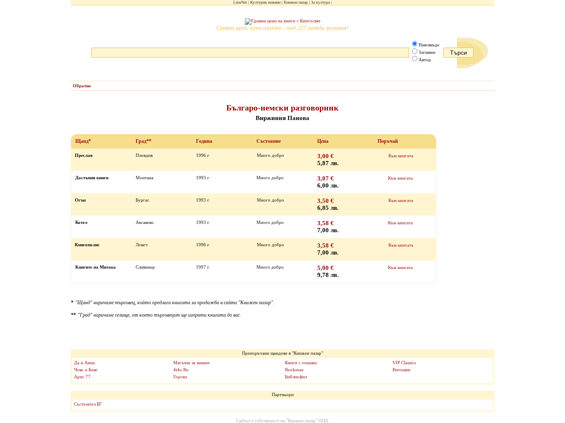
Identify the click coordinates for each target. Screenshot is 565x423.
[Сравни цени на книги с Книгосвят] (283, 21)
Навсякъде (429, 44)
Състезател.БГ (88, 403)
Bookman (294, 369)
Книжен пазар (296, 2)
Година (204, 141)
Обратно (82, 85)
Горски (180, 376)
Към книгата (400, 155)
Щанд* (83, 141)
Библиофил (296, 376)
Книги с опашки (301, 362)
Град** (143, 141)
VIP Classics (404, 362)
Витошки (401, 369)
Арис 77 (82, 376)
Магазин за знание (191, 362)
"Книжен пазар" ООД (307, 420)
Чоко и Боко (86, 369)
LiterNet (240, 2)
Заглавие (427, 52)
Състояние (268, 141)
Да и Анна (84, 362)
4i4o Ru (181, 369)
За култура (320, 2)
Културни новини (265, 2)
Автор (425, 59)
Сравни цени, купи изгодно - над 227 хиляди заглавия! (282, 28)
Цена (322, 141)
